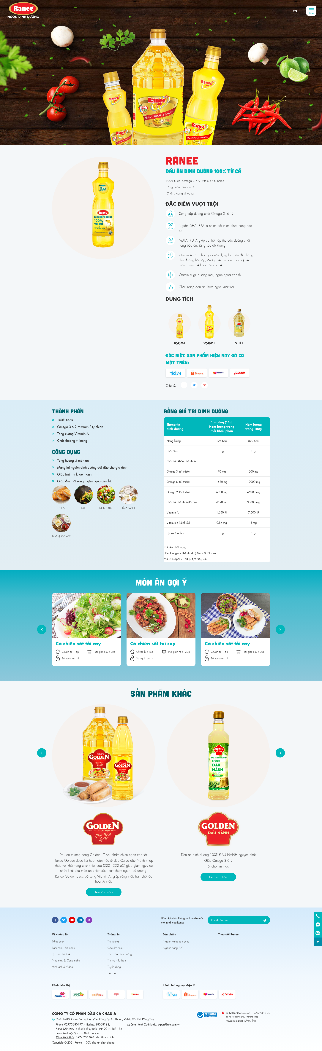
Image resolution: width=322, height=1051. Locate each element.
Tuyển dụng (114, 967)
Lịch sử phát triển (61, 954)
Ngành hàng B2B (173, 948)
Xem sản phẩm (103, 892)
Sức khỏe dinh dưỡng (120, 954)
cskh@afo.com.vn (89, 1033)
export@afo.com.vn (169, 1024)
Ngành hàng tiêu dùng (176, 941)
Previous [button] (41, 629)
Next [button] (280, 629)
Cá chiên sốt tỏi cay (78, 643)
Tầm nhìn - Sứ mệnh (63, 948)
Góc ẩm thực (115, 948)
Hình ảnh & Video (62, 967)
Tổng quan (58, 941)
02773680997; (73, 1024)
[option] (161, 72)
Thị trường (113, 941)
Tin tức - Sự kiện (117, 960)
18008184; (103, 1024)
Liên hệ (112, 973)
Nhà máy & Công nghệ (66, 960)
